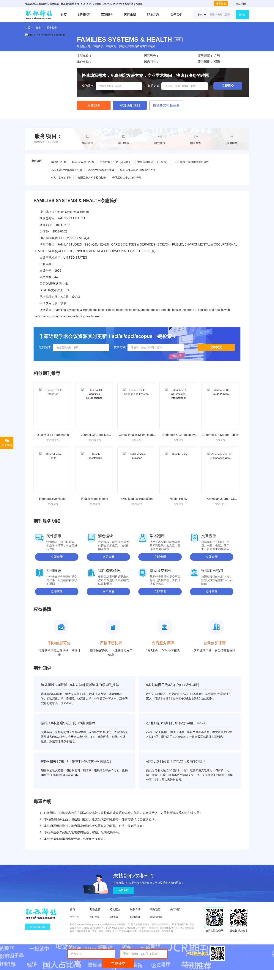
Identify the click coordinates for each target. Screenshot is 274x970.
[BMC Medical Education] (136, 469)
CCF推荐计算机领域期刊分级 (192, 161)
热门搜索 (94, 917)
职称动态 (153, 14)
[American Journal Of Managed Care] (220, 469)
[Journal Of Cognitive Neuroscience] (94, 405)
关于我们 (176, 14)
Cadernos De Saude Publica (220, 434)
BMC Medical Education (137, 498)
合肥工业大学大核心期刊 (126, 177)
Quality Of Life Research (53, 434)
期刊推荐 (84, 14)
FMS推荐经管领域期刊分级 (66, 169)
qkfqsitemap (156, 917)
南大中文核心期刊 (61, 177)
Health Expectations (94, 498)
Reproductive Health (52, 498)
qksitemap (135, 917)
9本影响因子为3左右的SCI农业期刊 (172, 685)
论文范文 (115, 909)
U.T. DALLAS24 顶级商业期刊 (137, 169)
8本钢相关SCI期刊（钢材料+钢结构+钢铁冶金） (77, 761)
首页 (64, 14)
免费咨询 (93, 105)
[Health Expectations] (94, 469)
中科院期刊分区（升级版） (153, 161)
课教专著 (135, 909)
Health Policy (178, 498)
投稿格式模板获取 (166, 105)
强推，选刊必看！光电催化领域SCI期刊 (175, 761)
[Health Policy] (178, 469)
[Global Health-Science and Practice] (136, 405)
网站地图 (240, 3)
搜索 (242, 14)
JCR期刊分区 (58, 161)
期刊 (38, 27)
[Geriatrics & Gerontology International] (178, 405)
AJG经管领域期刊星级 (101, 169)
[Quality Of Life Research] (52, 405)
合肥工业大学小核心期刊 (92, 177)
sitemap (114, 917)
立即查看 (57, 556)
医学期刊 (52, 27)
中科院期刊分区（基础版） (115, 161)
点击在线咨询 (37, 926)
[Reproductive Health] (52, 469)
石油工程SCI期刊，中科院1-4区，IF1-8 (175, 723)
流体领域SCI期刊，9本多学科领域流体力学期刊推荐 (80, 685)
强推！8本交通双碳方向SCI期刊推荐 (68, 723)
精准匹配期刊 (130, 105)
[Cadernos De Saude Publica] (220, 405)
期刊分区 (74, 917)
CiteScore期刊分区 (83, 161)
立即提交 (118, 963)
